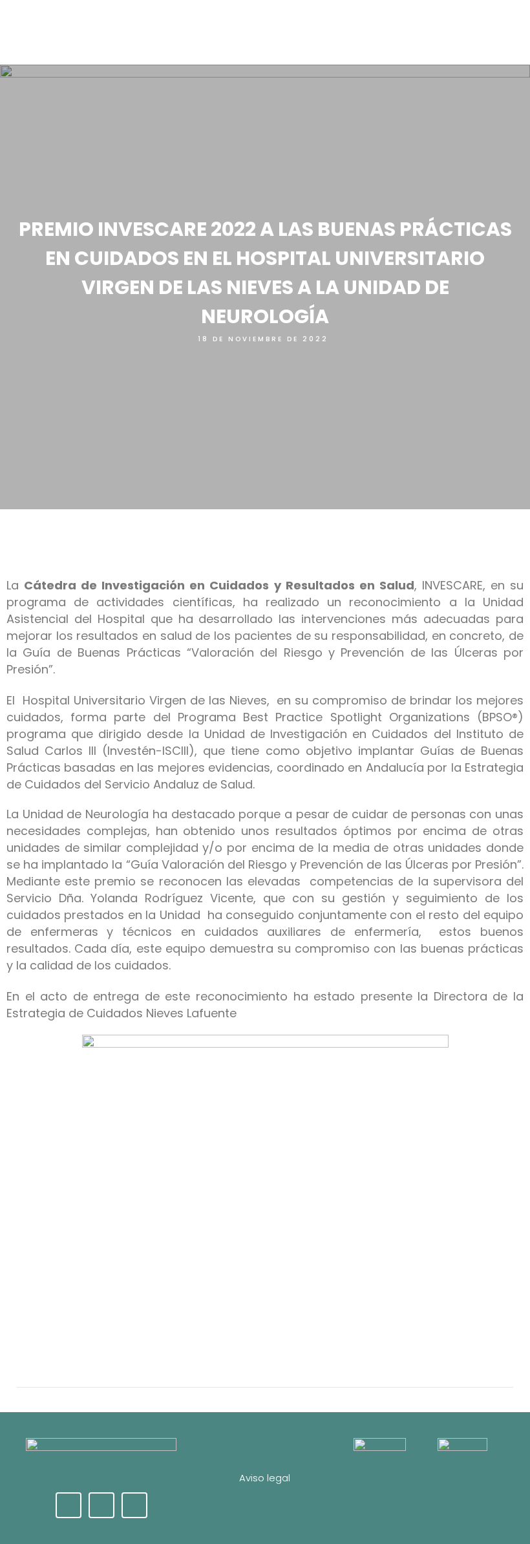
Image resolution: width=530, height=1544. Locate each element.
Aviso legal (264, 1478)
